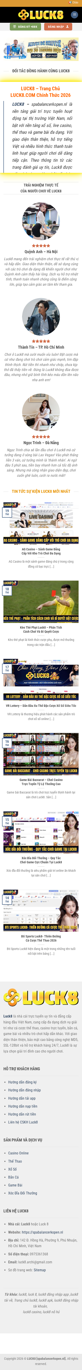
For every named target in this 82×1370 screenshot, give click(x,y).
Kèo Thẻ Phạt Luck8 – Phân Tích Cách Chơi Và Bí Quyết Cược (41, 629)
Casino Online (18, 1153)
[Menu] (74, 15)
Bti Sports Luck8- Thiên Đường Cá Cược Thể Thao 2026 (41, 938)
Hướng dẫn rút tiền (22, 1114)
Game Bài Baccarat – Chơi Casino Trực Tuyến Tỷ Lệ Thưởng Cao (41, 782)
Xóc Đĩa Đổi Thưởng (22, 1193)
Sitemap (40, 1270)
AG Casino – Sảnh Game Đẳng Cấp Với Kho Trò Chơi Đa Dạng (41, 551)
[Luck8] (41, 14)
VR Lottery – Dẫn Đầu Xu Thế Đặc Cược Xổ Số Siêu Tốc (41, 706)
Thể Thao (15, 1161)
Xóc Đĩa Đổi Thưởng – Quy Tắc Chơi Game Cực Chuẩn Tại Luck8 (41, 860)
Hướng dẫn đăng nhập (24, 1090)
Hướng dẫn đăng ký (22, 1082)
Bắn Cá (13, 1177)
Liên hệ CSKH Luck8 (23, 1122)
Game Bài (15, 1185)
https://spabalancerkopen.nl (42, 1232)
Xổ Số (12, 1169)
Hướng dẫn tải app (22, 1098)
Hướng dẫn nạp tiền (22, 1106)
